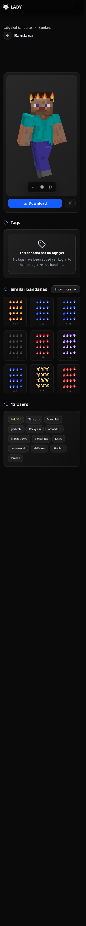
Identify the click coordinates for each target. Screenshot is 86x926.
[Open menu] (77, 7)
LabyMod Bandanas (18, 27)
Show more (63, 289)
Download (38, 203)
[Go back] (7, 36)
